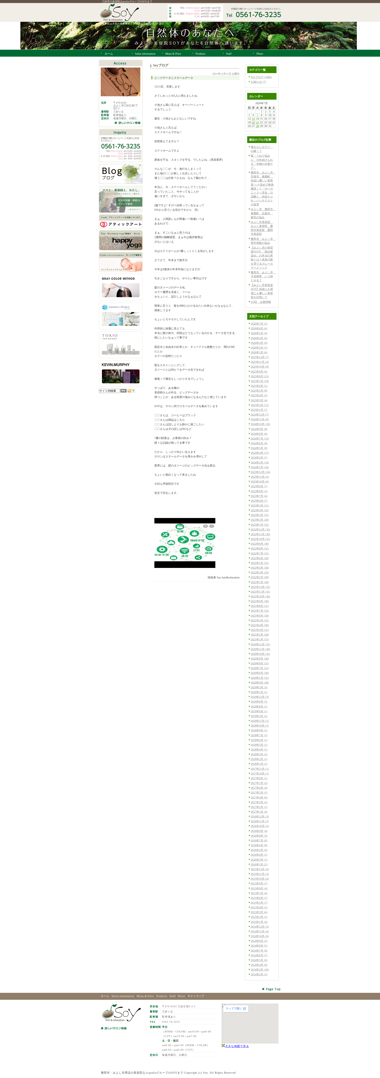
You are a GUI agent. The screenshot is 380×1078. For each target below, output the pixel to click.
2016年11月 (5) (260, 821)
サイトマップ (196, 996)
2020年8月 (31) (260, 663)
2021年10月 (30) (260, 596)
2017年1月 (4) (259, 811)
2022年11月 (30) (260, 534)
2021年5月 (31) (260, 620)
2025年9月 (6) (259, 371)
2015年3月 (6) (259, 912)
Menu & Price (145, 996)
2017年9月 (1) (259, 778)
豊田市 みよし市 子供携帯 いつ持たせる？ (263, 276)
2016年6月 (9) (259, 845)
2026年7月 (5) (259, 323)
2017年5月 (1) (259, 792)
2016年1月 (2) (259, 864)
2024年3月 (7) (259, 457)
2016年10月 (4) (260, 826)
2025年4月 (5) (259, 395)
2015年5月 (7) (259, 902)
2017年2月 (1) (259, 807)
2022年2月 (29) (260, 577)
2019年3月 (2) (259, 716)
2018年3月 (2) (259, 754)
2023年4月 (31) (260, 510)
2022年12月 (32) (260, 529)
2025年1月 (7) (259, 409)
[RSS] (129, 391)
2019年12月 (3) (260, 696)
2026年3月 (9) (259, 342)
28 (257, 126)
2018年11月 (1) (260, 720)
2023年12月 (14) (260, 472)
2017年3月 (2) (259, 802)
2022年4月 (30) (260, 567)
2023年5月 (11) (260, 505)
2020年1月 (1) (259, 692)
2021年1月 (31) (260, 639)
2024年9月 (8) (259, 429)
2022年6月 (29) (260, 558)
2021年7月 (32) (260, 610)
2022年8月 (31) (260, 548)
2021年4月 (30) (260, 625)
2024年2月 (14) (260, 462)
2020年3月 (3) (259, 687)
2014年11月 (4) (260, 931)
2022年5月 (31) (260, 563)
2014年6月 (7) (259, 955)
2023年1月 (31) (260, 524)
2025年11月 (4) (260, 361)
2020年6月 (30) (260, 672)
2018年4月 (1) (259, 749)
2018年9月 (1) (259, 730)
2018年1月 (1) (259, 763)
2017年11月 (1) (260, 768)
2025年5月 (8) (259, 390)
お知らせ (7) (258, 81)
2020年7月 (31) (260, 668)
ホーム (105, 996)
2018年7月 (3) (259, 735)
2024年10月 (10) (260, 424)
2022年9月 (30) (260, 543)
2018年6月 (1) (259, 740)
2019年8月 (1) (259, 706)
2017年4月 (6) (259, 797)
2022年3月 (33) (260, 572)
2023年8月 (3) (259, 491)
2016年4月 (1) (259, 854)
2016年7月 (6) (259, 840)
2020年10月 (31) (260, 653)
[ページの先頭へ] (271, 989)
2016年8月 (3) (259, 835)
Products (161, 996)
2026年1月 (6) (259, 352)
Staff (173, 996)
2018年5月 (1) (259, 744)
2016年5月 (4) (259, 850)
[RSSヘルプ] (133, 391)
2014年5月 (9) (259, 960)
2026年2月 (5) (259, 347)
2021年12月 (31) (260, 587)
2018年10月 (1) (260, 725)
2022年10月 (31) (260, 539)
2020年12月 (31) (260, 644)
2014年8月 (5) (259, 945)
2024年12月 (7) (260, 414)
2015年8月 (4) (259, 888)
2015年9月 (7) (259, 883)
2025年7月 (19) (260, 381)
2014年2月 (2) (259, 974)
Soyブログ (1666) (261, 77)
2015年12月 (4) (260, 869)
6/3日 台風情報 (261, 301)
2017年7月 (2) (259, 783)
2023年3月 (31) (260, 515)
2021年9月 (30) (260, 601)
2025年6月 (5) (259, 385)
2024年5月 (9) (259, 448)
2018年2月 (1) (259, 759)
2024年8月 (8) (259, 433)
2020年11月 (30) (260, 649)
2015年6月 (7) (259, 898)
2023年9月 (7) (259, 486)
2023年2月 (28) (260, 519)
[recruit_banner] (120, 211)
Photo (181, 996)
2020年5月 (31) (260, 677)
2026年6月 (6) (259, 328)
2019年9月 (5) (259, 701)
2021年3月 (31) (260, 630)
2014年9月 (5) (259, 941)
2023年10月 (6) (260, 481)
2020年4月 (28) (260, 682)
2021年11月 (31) (260, 591)
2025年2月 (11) (260, 405)
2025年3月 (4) (259, 400)
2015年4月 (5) (259, 907)
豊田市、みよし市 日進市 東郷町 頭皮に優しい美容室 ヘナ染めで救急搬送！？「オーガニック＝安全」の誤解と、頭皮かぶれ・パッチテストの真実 (263, 188)
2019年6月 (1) (259, 711)
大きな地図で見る (237, 1046)
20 (253, 122)
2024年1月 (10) (260, 467)
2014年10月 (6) (260, 936)
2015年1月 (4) (259, 921)
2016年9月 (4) (259, 831)
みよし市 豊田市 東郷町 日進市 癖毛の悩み (263, 213)
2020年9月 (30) (260, 658)
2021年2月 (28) (260, 634)
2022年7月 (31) (260, 553)
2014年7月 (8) (259, 950)
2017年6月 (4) (259, 787)
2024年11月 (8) (260, 419)
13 (253, 118)
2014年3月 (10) (260, 969)
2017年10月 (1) (260, 773)
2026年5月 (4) (259, 333)
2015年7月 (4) (259, 893)
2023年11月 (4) (260, 476)
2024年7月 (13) (260, 438)
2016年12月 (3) (260, 816)
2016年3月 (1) (259, 859)
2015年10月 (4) (260, 878)
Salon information (123, 996)
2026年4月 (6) (259, 338)
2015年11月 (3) (260, 874)
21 (257, 122)
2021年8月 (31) (260, 606)
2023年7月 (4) (259, 496)
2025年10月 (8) (260, 366)
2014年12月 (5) (260, 926)
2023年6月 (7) (259, 500)
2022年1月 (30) (260, 582)
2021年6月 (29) (260, 615)
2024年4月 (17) (260, 452)
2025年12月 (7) (260, 357)
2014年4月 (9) (259, 964)
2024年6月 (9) (259, 443)
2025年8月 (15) (260, 376)
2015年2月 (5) (259, 917)
